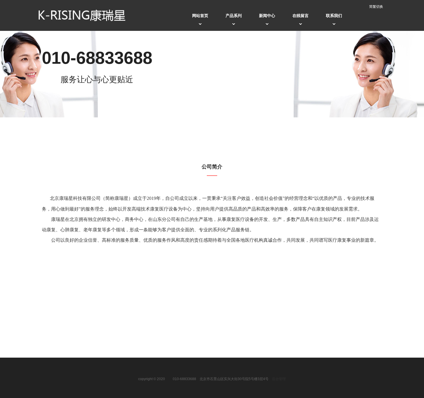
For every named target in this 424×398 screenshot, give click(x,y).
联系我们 (334, 16)
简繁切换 (376, 7)
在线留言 (300, 16)
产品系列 (234, 16)
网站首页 (200, 16)
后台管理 (279, 379)
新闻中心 (267, 16)
